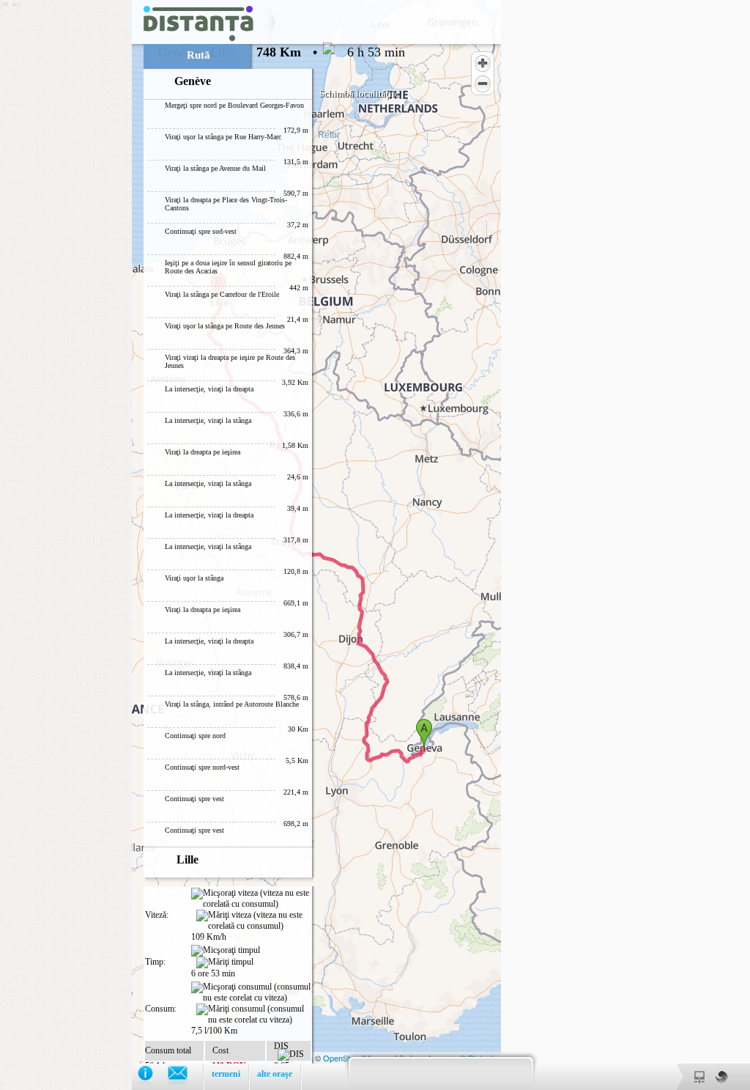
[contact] (185, 1076)
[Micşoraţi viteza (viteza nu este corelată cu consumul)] (251, 899)
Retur (329, 135)
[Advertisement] (66, 220)
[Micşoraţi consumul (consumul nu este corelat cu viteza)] (251, 993)
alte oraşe (274, 1074)
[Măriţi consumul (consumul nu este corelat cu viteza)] (253, 1014)
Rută (198, 55)
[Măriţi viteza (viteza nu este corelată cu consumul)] (253, 921)
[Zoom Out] (482, 83)
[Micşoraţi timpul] (225, 951)
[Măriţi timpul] (224, 962)
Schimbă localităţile (359, 93)
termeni (226, 1074)
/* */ (202, 545)
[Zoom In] (482, 63)
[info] (153, 1076)
